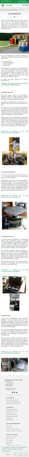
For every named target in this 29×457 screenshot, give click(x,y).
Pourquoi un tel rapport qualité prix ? (13, 403)
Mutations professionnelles (11, 414)
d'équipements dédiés (11, 253)
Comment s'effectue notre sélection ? (13, 401)
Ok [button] (21, 454)
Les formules (8, 425)
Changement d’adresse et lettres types (14, 445)
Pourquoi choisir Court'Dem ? (12, 400)
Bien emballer (9, 443)
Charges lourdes (9, 418)
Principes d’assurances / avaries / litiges (14, 430)
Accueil (3, 9)
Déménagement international (12, 416)
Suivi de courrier (9, 442)
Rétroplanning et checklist (11, 436)
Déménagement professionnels (12, 411)
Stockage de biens (10, 419)
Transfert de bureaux (10, 412)
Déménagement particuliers (11, 409)
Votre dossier (9, 427)
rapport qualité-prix (6, 21)
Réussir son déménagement (12, 9)
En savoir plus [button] (5, 451)
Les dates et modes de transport (12, 429)
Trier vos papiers (9, 440)
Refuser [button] (8, 454)
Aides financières (9, 438)
